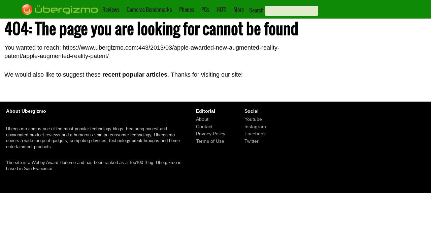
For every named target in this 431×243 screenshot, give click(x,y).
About (202, 119)
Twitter (251, 141)
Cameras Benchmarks (149, 9)
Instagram (255, 126)
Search (256, 10)
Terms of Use (210, 141)
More (238, 9)
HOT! (221, 9)
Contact (204, 126)
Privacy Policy (210, 133)
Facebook (255, 133)
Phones (186, 9)
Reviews (111, 9)
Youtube (253, 119)
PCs (205, 9)
